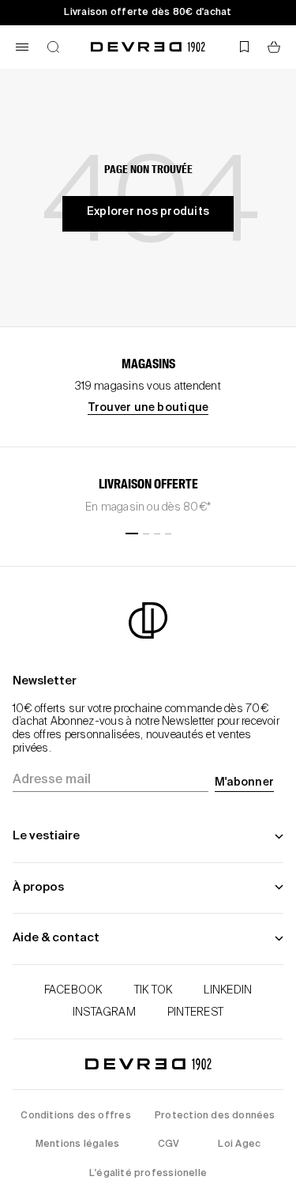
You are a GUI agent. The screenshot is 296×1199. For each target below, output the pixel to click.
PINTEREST (195, 1012)
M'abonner (244, 782)
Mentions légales (77, 1144)
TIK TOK (153, 990)
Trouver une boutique (148, 407)
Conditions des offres (75, 1116)
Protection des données (215, 1116)
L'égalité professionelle (148, 1173)
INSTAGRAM (104, 1012)
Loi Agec (239, 1144)
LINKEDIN (228, 990)
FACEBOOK (73, 990)
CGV (169, 1144)
